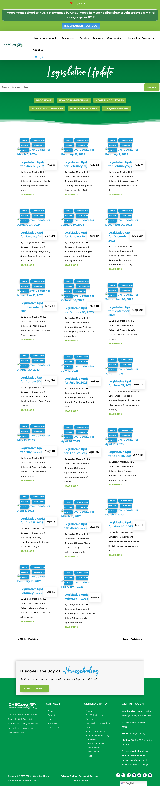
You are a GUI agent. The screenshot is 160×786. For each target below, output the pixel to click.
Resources (67, 38)
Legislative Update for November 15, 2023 (34, 307)
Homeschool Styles (110, 100)
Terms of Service (88, 776)
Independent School (80, 25)
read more (27, 194)
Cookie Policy (80, 780)
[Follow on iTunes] (145, 775)
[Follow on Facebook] (118, 775)
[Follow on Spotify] (150, 775)
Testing (97, 38)
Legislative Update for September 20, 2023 (122, 311)
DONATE (80, 3)
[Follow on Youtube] (139, 775)
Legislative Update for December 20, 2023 (122, 236)
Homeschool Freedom (139, 38)
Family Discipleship (83, 108)
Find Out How (33, 688)
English (130, 783)
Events (83, 38)
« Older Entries (28, 639)
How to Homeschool (44, 38)
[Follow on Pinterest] (134, 775)
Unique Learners (116, 108)
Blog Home (44, 100)
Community (114, 38)
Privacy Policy (69, 776)
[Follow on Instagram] (129, 775)
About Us (38, 50)
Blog (24, 140)
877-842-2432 (129, 722)
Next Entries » (132, 639)
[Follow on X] (123, 775)
